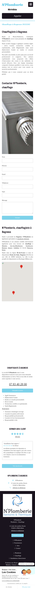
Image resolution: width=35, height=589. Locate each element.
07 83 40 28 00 (18, 384)
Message (4, 200)
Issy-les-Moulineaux (16, 246)
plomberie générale (23, 239)
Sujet (3, 191)
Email (3, 174)
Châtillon (16, 248)
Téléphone (5, 183)
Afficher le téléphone (19, 488)
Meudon (4, 246)
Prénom (4, 165)
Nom (3, 157)
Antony (10, 248)
